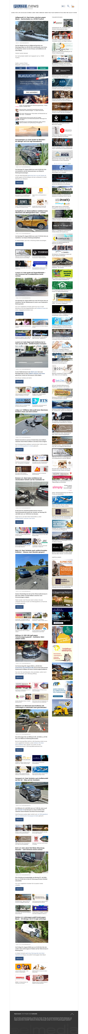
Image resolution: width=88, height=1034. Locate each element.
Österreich (29, 12)
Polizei (52, 12)
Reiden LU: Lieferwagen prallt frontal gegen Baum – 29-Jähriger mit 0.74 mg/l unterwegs (30, 918)
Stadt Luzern (34, 372)
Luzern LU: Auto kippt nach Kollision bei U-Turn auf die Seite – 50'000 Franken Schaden (30, 342)
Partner (75, 12)
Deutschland (24, 12)
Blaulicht (71, 12)
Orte (19, 12)
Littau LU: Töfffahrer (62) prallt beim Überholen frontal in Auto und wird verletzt (31, 410)
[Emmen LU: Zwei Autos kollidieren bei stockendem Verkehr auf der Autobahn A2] (31, 494)
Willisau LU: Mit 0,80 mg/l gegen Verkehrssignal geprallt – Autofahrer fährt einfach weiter (29, 637)
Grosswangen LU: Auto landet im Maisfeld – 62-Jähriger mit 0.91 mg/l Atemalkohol (30, 140)
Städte (16, 12)
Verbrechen (41, 12)
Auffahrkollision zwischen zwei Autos (25, 518)
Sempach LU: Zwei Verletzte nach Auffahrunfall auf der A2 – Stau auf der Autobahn (31, 779)
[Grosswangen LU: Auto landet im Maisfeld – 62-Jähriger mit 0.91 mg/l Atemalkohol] (31, 154)
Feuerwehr (56, 12)
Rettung (61, 12)
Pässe (49, 12)
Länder (33, 12)
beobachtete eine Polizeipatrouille (24, 667)
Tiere (67, 12)
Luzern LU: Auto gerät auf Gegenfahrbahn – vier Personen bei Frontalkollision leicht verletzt (30, 274)
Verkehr (46, 12)
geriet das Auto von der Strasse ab (37, 175)
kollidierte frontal (41, 308)
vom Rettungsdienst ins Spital (25, 446)
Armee (64, 12)
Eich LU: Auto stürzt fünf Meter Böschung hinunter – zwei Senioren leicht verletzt (29, 848)
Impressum (17, 1013)
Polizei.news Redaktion (25, 166)
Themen (37, 12)
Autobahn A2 (21, 809)
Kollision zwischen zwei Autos (37, 373)
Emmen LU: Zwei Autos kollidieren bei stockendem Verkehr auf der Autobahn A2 (29, 478)
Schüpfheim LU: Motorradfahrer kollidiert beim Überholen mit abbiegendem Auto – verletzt (31, 211)
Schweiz (13, 12)
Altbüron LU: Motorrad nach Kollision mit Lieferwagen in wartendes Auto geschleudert (30, 706)
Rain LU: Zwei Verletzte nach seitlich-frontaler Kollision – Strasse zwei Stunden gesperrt (31, 551)
